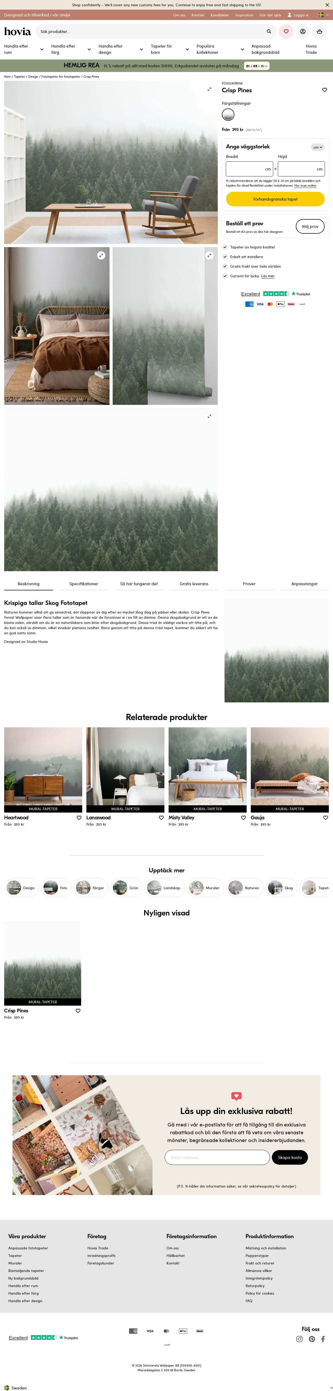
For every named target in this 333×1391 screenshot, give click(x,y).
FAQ (249, 1300)
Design (33, 76)
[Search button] (269, 31)
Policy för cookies (260, 1293)
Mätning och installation (266, 1247)
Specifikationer (83, 583)
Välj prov (310, 226)
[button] (322, 15)
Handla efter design (25, 1300)
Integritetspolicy (259, 1278)
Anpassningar (304, 583)
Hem (7, 76)
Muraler (15, 1263)
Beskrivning (29, 583)
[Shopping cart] (319, 31)
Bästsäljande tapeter (26, 1270)
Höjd (300, 163)
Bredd (248, 163)
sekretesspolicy (261, 1186)
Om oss (172, 1247)
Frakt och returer (260, 1263)
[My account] (303, 31)
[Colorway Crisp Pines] (228, 114)
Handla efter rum (23, 1285)
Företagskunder (100, 1263)
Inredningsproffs (101, 1255)
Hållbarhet (175, 1255)
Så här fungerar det (139, 583)
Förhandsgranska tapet (275, 199)
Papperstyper (257, 1255)
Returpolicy (255, 1285)
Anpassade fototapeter (28, 1247)
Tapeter (19, 76)
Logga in (301, 14)
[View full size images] (209, 89)
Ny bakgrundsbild (23, 1278)
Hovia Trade (97, 1247)
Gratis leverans (194, 583)
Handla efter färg (23, 1293)
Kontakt (173, 1263)
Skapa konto (290, 1157)
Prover (249, 583)
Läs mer (267, 275)
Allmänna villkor (259, 1270)
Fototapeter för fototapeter (60, 76)
